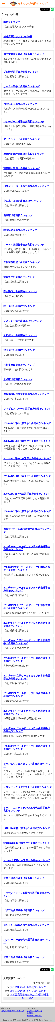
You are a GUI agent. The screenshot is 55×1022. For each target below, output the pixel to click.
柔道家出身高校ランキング (17, 379)
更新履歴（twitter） (34, 1016)
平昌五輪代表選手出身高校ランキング (23, 878)
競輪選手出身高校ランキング (19, 277)
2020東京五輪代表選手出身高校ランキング (26, 860)
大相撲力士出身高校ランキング (20, 335)
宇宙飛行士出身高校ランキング (20, 291)
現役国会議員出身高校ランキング (21, 168)
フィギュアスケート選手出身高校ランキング (27, 408)
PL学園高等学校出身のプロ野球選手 (29, 994)
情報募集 (30, 1013)
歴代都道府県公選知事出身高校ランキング (26, 394)
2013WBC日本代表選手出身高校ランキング (27, 476)
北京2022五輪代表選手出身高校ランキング (26, 843)
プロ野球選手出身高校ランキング (21, 71)
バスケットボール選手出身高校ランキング (26, 186)
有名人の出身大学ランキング (12, 1011)
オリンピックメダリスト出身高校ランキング (27, 787)
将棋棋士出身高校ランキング (19, 364)
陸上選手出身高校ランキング (19, 306)
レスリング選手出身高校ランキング (22, 320)
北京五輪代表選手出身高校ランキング (23, 957)
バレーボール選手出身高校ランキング (23, 121)
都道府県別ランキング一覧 (17, 36)
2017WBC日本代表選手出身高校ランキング (27, 458)
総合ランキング (11, 22)
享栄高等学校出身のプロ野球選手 (28, 991)
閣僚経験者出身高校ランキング (20, 230)
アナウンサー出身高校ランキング (21, 139)
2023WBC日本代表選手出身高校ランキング (27, 441)
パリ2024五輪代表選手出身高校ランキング (26, 828)
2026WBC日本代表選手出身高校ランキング (27, 423)
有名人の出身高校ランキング (33, 3)
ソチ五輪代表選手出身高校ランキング (23, 910)
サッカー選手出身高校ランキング (21, 86)
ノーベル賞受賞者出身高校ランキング (23, 244)
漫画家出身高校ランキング (17, 215)
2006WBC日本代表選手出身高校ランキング (27, 511)
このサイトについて (34, 1011)
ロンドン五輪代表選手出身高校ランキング (26, 925)
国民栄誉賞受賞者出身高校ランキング (23, 54)
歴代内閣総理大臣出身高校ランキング (23, 153)
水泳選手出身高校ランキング (19, 350)
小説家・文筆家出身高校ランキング (22, 200)
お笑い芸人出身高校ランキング (20, 104)
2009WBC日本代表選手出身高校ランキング (27, 493)
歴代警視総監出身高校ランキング (21, 262)
